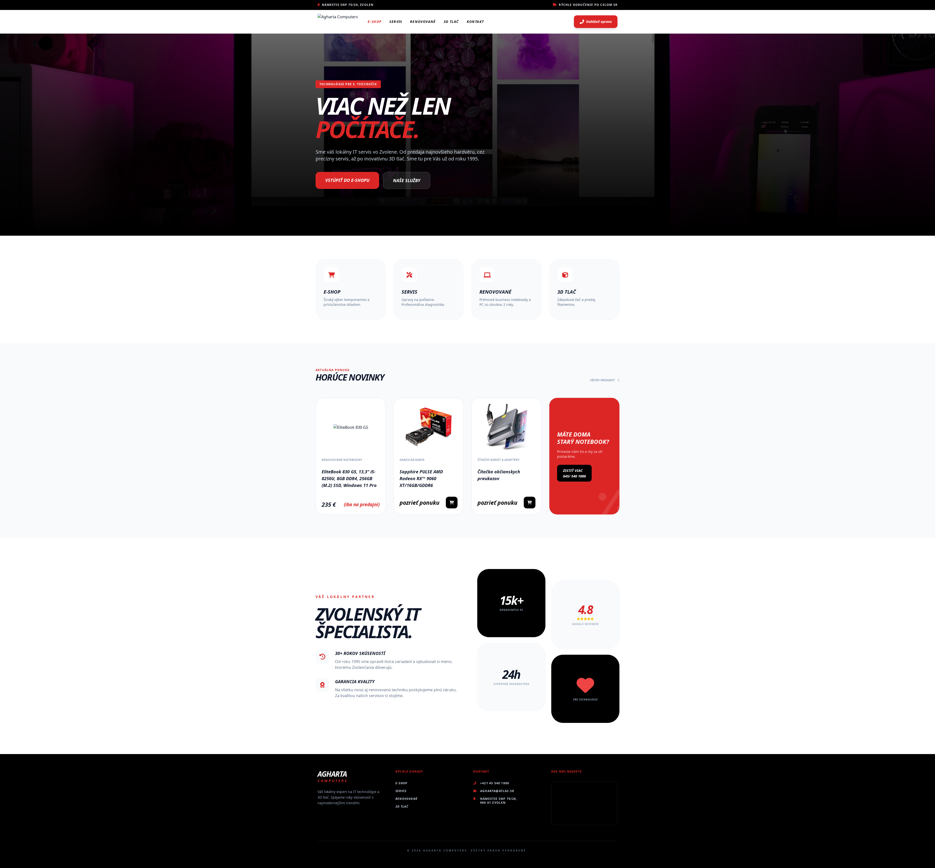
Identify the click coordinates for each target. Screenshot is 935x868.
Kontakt (475, 21)
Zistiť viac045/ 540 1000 (574, 473)
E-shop (375, 21)
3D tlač (401, 806)
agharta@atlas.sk (497, 791)
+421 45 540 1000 (494, 783)
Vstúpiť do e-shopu (347, 180)
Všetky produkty (603, 380)
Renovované (423, 21)
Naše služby (406, 180)
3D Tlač (451, 21)
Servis (395, 21)
